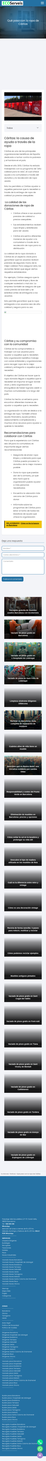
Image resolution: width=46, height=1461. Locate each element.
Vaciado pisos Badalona (11, 1366)
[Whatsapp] (40, 1449)
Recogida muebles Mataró (12, 1441)
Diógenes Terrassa (9, 1340)
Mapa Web (6, 1291)
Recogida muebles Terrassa (13, 1431)
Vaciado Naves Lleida (10, 1272)
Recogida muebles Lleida (12, 1436)
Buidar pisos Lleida (9, 1408)
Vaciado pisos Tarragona (12, 1376)
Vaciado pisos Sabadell (11, 1371)
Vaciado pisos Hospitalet (11, 1364)
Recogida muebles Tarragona (13, 1439)
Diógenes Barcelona (10, 1332)
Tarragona (6, 1316)
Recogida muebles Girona (12, 1448)
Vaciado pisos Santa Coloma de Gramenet (19, 1380)
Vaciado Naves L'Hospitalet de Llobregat (17, 1262)
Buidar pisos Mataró (10, 1412)
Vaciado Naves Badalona (12, 1265)
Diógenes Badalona (9, 1337)
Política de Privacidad (10, 1325)
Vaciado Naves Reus (10, 1281)
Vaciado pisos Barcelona (12, 1361)
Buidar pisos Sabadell (10, 1405)
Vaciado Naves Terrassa (11, 1267)
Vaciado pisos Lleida (10, 1373)
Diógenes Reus (7, 1354)
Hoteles (5, 1250)
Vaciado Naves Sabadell (11, 1269)
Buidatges (6, 1243)
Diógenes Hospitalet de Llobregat (15, 1335)
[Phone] (40, 1442)
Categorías (6, 1296)
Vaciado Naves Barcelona (12, 1260)
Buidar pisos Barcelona (11, 1396)
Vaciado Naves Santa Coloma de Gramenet (19, 1279)
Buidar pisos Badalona (11, 1400)
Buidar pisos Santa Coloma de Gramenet (18, 1415)
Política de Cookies (9, 1328)
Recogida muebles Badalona (13, 1429)
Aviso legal (6, 1323)
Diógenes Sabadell (9, 1342)
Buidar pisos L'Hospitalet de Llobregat (16, 1398)
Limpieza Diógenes (9, 1241)
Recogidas (6, 1245)
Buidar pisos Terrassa (10, 1403)
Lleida (4, 1318)
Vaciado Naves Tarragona (12, 1274)
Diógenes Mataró (8, 1349)
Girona (4, 1313)
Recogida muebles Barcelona (13, 1424)
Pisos (4, 1253)
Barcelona (6, 1311)
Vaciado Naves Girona (10, 1284)
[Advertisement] (23, 65)
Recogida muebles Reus (11, 1446)
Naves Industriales (9, 1255)
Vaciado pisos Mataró (10, 1378)
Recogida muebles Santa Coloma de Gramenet (20, 1443)
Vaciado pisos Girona (10, 1385)
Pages (4, 1293)
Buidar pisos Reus (9, 1417)
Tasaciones (6, 1248)
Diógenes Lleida (8, 1344)
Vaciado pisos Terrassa (11, 1368)
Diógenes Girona (8, 1356)
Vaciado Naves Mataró (11, 1276)
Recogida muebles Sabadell (13, 1434)
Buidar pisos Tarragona (11, 1410)
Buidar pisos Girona (9, 1419)
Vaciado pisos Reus (9, 1383)
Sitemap (5, 1288)
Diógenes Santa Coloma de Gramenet (17, 1352)
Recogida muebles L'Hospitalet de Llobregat (19, 1427)
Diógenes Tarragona (10, 1347)
